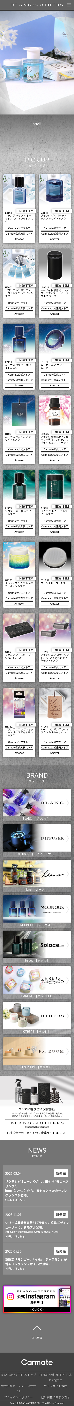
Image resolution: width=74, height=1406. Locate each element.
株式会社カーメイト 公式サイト (18, 1388)
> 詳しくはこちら (15, 1199)
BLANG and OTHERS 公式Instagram (55, 1377)
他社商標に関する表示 (55, 1397)
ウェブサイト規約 (55, 1386)
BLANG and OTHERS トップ (18, 1375)
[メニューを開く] (69, 4)
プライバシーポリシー (18, 1397)
